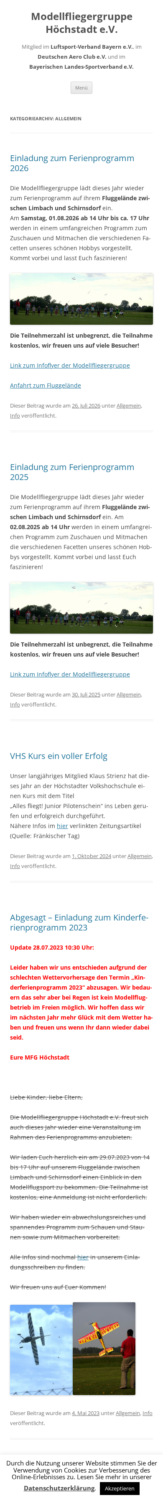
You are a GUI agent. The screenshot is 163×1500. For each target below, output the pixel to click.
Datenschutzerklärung (59, 1488)
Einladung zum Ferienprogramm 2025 (72, 472)
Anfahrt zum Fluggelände (45, 385)
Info (15, 415)
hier (62, 826)
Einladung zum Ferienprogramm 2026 (72, 163)
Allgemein (129, 405)
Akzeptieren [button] (120, 1488)
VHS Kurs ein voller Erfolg (58, 755)
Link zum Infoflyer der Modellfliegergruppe (70, 365)
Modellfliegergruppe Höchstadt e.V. (81, 23)
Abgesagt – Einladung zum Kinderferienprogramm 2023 (79, 922)
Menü (81, 88)
